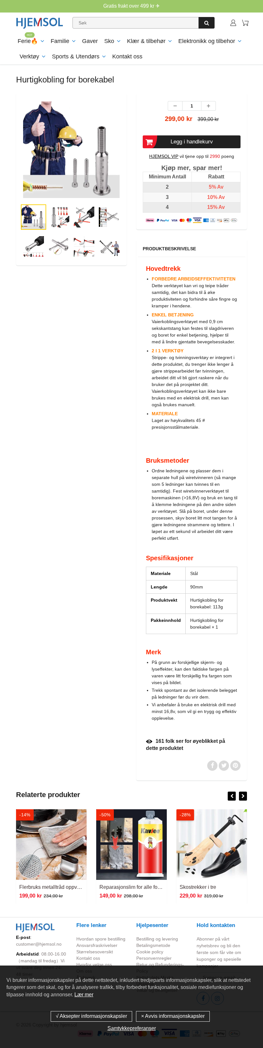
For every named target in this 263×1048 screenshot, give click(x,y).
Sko (109, 41)
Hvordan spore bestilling (100, 938)
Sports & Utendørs (75, 56)
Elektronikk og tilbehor (206, 41)
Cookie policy (149, 951)
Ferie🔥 (28, 41)
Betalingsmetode (153, 945)
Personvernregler (154, 958)
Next (146, 165)
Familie (60, 41)
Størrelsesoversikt (94, 951)
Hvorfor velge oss (94, 964)
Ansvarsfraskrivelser (96, 945)
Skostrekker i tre (198, 887)
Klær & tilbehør (146, 41)
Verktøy (29, 56)
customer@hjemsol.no (39, 944)
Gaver (90, 41)
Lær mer (83, 994)
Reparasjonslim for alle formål (133, 887)
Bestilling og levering (157, 938)
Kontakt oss (127, 56)
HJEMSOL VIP (163, 156)
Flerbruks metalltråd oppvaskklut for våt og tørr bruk (77, 887)
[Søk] (207, 23)
